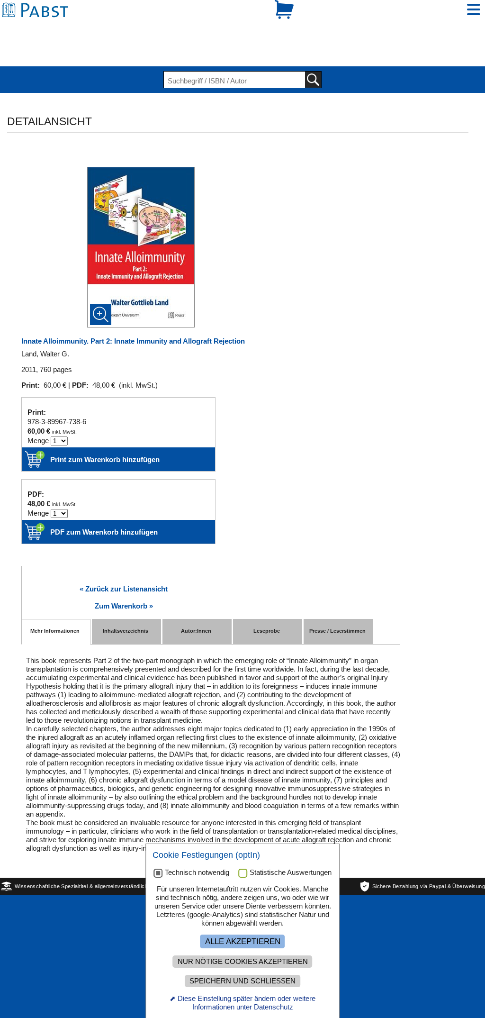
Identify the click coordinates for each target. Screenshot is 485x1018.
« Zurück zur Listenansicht (124, 556)
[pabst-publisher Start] (37, 27)
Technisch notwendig (197, 872)
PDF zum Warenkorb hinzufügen (104, 499)
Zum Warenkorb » (124, 573)
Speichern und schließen (242, 981)
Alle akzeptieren (242, 941)
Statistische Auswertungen (291, 872)
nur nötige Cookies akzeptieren (243, 961)
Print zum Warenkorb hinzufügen (105, 427)
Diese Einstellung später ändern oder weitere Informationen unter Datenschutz (246, 1002)
